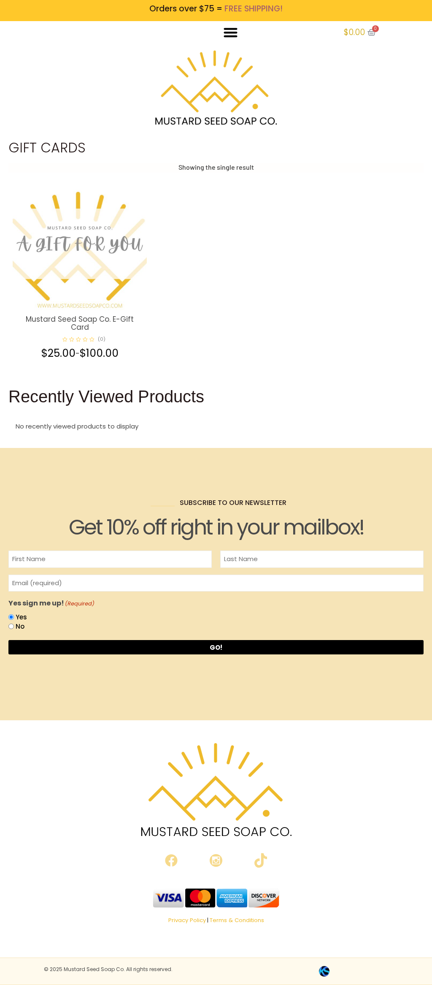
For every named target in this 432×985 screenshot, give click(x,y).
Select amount (89, 309)
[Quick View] (73, 309)
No (20, 626)
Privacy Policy (187, 920)
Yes (21, 617)
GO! (216, 647)
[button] (230, 32)
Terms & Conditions (237, 920)
